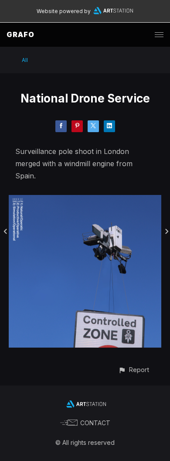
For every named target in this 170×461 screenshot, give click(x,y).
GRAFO (20, 34)
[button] (134, 370)
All (25, 60)
